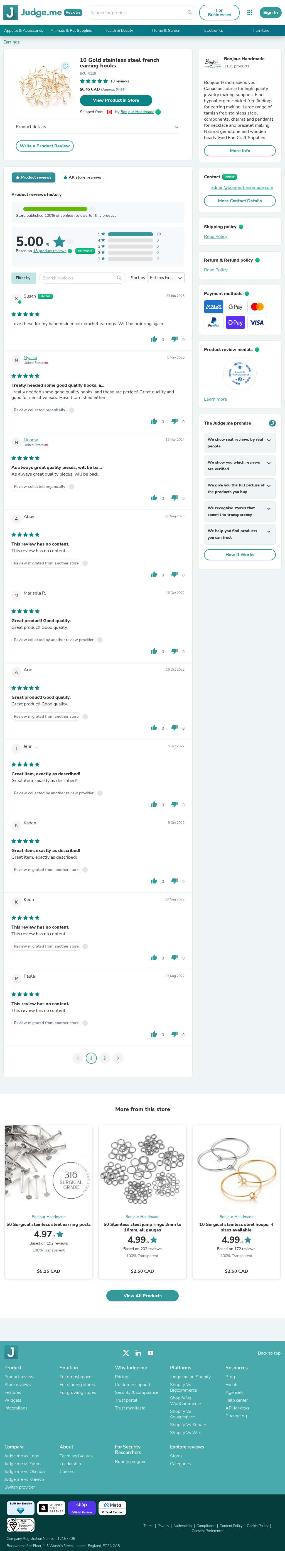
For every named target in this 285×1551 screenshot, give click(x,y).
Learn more (215, 399)
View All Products (143, 1296)
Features (12, 1392)
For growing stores (78, 1392)
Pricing (121, 1377)
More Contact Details (240, 201)
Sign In (270, 12)
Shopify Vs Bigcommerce (183, 1387)
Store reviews (17, 1384)
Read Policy (215, 236)
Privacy (163, 1525)
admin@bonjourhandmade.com (242, 187)
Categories (180, 1464)
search (190, 12)
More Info (240, 151)
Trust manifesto (130, 1408)
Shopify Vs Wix (185, 1432)
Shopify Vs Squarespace (182, 1414)
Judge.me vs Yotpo (22, 1464)
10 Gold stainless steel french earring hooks (119, 63)
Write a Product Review (45, 146)
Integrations (16, 1408)
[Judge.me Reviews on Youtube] (150, 1353)
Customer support (132, 1384)
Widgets (12, 1400)
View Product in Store (116, 100)
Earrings (11, 42)
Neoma (31, 440)
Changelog (236, 1416)
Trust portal (126, 1400)
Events (232, 1384)
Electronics (213, 30)
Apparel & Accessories (23, 30)
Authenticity (182, 1525)
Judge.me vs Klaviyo (24, 1479)
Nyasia (30, 358)
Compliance (205, 1525)
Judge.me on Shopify (190, 1377)
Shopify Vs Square (188, 1425)
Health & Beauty (118, 30)
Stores (176, 1456)
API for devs (237, 1408)
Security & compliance (136, 1392)
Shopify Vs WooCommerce (185, 1400)
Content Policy (231, 1525)
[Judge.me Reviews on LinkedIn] (138, 1353)
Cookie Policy (257, 1525)
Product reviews (20, 1377)
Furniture (261, 30)
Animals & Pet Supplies (71, 30)
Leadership (70, 1464)
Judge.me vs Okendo (24, 1471)
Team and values (76, 1456)
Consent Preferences (208, 1530)
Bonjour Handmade (137, 112)
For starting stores (77, 1384)
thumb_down (174, 339)
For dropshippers (76, 1377)
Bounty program (131, 1461)
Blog (230, 1377)
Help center (236, 1400)
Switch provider (19, 1487)
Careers (67, 1471)
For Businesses (219, 12)
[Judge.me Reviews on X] (126, 1353)
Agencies (234, 1392)
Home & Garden (166, 30)
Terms (148, 1525)
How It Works (239, 555)
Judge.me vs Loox (21, 1456)
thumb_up (154, 339)
